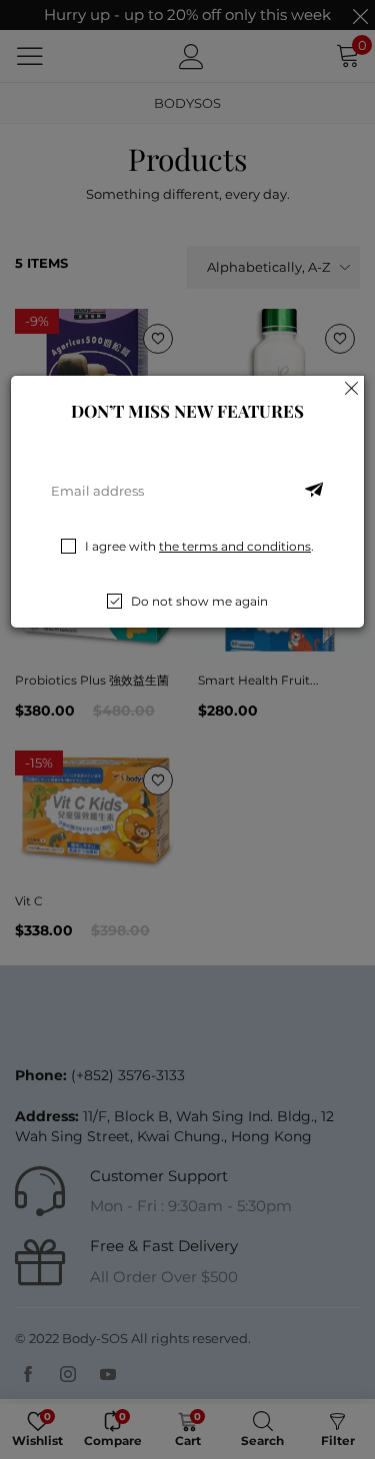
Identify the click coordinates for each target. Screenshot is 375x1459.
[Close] (352, 388)
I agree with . (199, 546)
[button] (314, 491)
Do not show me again (199, 601)
